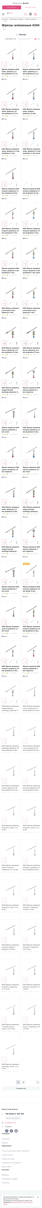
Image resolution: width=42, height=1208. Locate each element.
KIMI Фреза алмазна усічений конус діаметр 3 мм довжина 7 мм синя (31, 311)
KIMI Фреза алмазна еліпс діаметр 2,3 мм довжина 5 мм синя (10, 510)
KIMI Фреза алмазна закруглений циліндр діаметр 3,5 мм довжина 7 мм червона (10, 710)
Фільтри (22, 35)
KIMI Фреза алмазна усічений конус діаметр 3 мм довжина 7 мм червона (10, 312)
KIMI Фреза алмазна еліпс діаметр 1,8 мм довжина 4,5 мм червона (10, 112)
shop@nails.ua (10, 1123)
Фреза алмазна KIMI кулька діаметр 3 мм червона (31, 668)
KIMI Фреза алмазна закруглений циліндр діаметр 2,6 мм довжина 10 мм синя (10, 551)
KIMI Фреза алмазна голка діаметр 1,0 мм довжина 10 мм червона (31, 749)
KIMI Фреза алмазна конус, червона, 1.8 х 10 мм (31, 1027)
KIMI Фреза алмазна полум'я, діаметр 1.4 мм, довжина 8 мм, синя (31, 868)
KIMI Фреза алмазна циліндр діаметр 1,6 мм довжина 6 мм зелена (10, 749)
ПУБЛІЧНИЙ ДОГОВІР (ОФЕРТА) (15, 1151)
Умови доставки (8, 1159)
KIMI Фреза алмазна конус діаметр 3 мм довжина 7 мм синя (31, 270)
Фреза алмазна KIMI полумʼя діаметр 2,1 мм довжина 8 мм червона (10, 192)
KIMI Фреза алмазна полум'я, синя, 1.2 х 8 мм (10, 828)
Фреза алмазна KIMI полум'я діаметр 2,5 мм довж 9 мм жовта (31, 590)
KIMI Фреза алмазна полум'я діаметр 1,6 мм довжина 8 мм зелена (31, 789)
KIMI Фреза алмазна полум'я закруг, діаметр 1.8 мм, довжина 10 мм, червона (10, 949)
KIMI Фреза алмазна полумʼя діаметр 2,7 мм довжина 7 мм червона (10, 232)
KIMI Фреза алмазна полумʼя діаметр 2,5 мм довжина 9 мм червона (31, 630)
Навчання (6, 1139)
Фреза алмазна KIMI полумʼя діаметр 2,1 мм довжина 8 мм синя (31, 192)
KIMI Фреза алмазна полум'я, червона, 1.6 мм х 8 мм (31, 907)
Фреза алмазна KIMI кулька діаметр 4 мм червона (31, 390)
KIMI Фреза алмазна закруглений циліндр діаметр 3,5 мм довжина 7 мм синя (10, 392)
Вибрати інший (30, 7)
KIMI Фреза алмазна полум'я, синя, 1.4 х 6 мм (31, 828)
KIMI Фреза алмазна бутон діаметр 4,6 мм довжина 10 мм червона (10, 351)
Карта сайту (6, 1167)
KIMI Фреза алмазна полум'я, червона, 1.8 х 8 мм (31, 947)
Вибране (5, 1175)
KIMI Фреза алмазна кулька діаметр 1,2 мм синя (10, 629)
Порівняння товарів (9, 1179)
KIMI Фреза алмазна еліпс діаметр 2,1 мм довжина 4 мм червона (10, 152)
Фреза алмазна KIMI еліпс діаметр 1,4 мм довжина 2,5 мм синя (31, 72)
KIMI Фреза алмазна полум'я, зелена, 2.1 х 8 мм (31, 987)
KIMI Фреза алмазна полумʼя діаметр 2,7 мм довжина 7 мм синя (31, 232)
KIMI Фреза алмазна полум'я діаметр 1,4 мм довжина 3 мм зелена (31, 431)
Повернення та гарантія (11, 1163)
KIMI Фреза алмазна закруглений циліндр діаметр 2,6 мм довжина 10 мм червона (31, 511)
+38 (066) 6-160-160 (14, 1114)
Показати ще (21, 1088)
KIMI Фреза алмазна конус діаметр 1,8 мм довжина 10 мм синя (10, 789)
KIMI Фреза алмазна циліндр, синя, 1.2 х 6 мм (10, 1066)
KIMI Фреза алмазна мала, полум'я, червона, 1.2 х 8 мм (10, 867)
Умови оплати (7, 1155)
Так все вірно (11, 7)
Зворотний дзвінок (13, 1118)
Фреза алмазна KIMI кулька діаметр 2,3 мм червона (10, 469)
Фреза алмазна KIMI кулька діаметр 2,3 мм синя (31, 469)
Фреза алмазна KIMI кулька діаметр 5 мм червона (31, 549)
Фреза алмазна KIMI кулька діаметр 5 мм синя (10, 589)
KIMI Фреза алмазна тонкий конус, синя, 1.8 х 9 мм (10, 1027)
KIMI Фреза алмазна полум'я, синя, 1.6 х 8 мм (10, 907)
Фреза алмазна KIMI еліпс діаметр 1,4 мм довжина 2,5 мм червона (10, 72)
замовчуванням (24, 39)
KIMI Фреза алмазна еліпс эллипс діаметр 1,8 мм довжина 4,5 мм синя (31, 113)
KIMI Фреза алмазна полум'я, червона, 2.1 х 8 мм (10, 987)
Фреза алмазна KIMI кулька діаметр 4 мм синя (10, 430)
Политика (6, 1183)
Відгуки (5, 1143)
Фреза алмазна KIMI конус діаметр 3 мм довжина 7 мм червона (10, 271)
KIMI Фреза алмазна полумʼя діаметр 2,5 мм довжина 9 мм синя (10, 669)
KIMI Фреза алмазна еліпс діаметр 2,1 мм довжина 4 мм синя (31, 151)
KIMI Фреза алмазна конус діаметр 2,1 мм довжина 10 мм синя (31, 709)
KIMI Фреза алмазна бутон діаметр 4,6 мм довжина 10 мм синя (31, 351)
